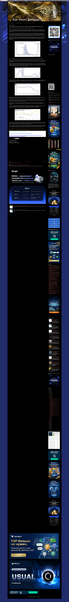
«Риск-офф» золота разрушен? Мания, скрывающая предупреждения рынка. (55, 346)
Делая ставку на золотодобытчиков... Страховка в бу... (53, 409)
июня (50, 396)
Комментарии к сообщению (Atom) (17, 162)
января (50, 419)
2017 (49, 425)
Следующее (10, 161)
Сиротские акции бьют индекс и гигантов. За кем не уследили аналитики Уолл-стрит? (54, 281)
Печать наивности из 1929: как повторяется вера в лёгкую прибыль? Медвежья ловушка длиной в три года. (54, 269)
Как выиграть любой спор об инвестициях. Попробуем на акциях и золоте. (53, 293)
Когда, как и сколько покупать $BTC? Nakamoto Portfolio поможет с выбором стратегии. (54, 275)
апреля (50, 416)
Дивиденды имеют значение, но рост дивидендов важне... (53, 403)
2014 (49, 428)
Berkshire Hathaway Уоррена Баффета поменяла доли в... (53, 404)
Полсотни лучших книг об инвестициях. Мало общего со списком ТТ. (55, 341)
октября (51, 394)
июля (50, 395)
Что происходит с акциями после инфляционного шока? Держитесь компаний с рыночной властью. (54, 271)
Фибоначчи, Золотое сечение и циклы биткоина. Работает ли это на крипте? (54, 290)
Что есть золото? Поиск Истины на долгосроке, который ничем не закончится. (54, 292)
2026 (49, 389)
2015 (49, 427)
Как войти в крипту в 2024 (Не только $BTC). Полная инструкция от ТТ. (54, 277)
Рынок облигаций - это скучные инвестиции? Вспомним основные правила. (54, 265)
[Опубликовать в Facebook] (17, 138)
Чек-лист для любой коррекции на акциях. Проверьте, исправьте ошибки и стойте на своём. (53, 280)
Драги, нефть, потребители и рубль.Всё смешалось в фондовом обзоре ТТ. (55, 320)
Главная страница (27, 161)
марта (50, 417)
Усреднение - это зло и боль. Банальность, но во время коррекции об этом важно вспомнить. (54, 272)
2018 (49, 424)
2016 (49, 426)
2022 (49, 420)
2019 (49, 423)
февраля (51, 418)
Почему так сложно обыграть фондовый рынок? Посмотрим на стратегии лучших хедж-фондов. (54, 267)
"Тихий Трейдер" (16, 129)
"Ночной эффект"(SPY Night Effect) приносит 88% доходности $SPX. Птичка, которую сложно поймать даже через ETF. (54, 274)
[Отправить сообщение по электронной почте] (14, 138)
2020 (49, 422)
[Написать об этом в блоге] (16, 138)
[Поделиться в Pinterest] (18, 138)
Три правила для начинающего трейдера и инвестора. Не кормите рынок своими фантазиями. (54, 285)
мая (50, 397)
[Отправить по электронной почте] (15, 138)
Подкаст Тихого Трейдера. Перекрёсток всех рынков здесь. (17, 131)
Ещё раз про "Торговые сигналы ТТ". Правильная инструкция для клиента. (53, 283)
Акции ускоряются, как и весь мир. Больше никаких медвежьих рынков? (53, 278)
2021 (49, 421)
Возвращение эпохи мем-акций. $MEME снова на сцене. (55, 335)
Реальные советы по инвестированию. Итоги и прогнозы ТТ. (20, 209)
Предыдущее (44, 161)
